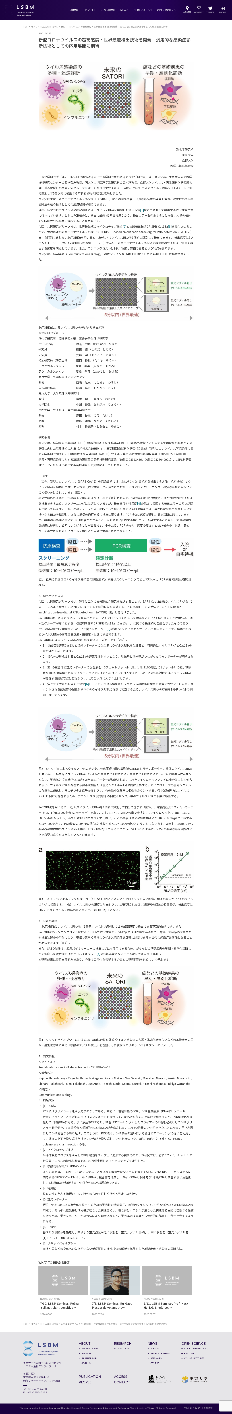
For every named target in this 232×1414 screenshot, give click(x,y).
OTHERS (154, 1363)
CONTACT (122, 1382)
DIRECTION (123, 1348)
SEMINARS (156, 1358)
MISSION (86, 1353)
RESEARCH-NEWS (49, 26)
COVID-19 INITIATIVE (195, 1348)
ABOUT (75, 10)
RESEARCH (108, 10)
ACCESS (120, 1376)
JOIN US (86, 1363)
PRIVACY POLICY (192, 1408)
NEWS (124, 10)
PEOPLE (90, 10)
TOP (25, 26)
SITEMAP (208, 1408)
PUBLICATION (143, 10)
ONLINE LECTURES (194, 1358)
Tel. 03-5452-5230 (35, 1389)
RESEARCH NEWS (160, 1353)
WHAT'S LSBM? (90, 1348)
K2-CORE (189, 1353)
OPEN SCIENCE (167, 10)
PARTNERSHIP (89, 1358)
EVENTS (154, 1348)
